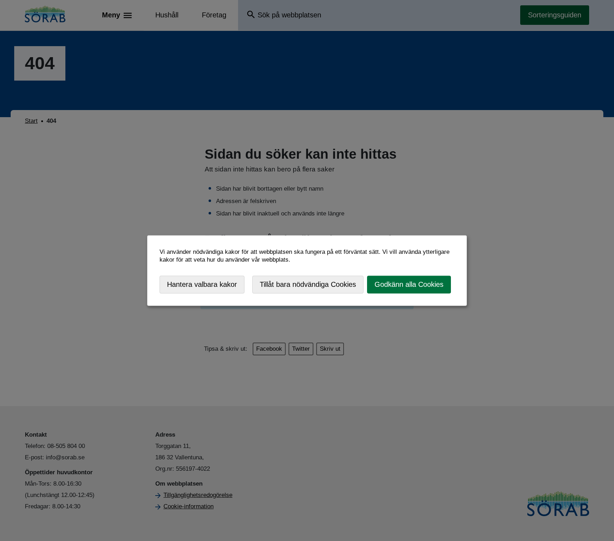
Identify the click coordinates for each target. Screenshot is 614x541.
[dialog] (307, 270)
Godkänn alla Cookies (409, 284)
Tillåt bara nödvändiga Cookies (308, 284)
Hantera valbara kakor (202, 284)
